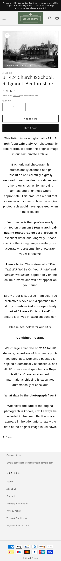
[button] (4, 18)
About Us (11, 488)
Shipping (16, 95)
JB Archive (33, 558)
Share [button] (9, 437)
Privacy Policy (14, 510)
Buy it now (30, 127)
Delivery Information (17, 503)
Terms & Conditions (17, 518)
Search (10, 481)
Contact (11, 496)
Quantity (6, 100)
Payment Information (18, 525)
